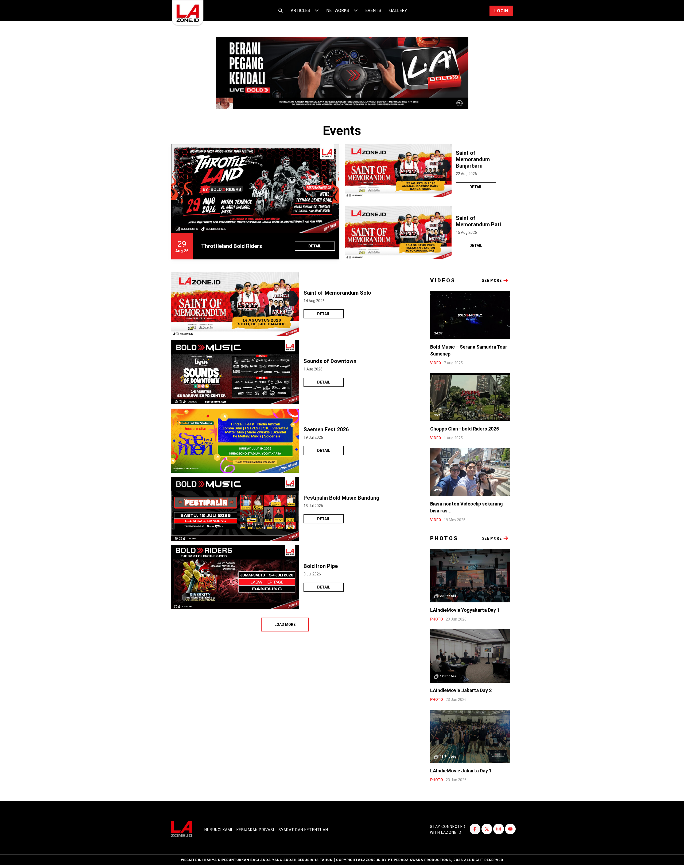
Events (373, 10)
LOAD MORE (285, 624)
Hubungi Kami (218, 830)
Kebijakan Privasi (255, 830)
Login (501, 10)
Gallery (398, 10)
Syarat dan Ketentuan (303, 830)
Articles (300, 10)
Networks (337, 10)
